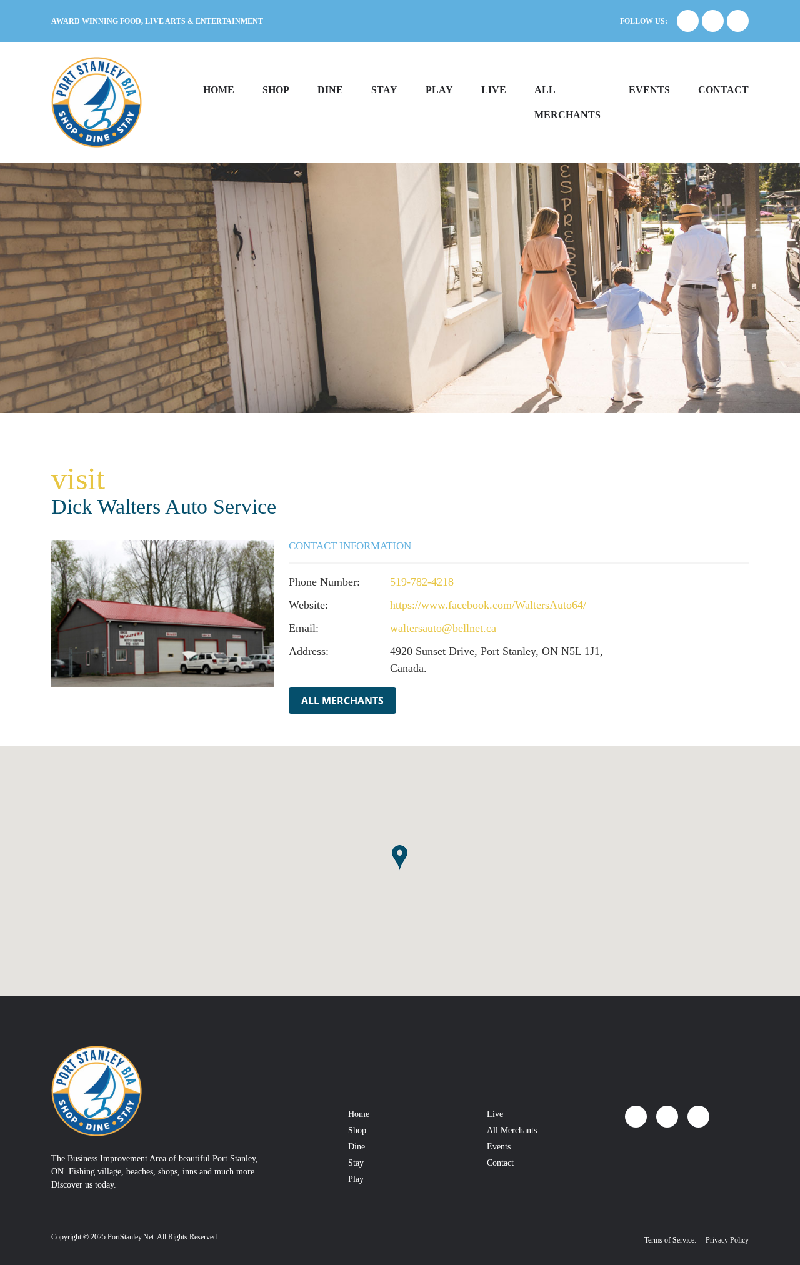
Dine (330, 89)
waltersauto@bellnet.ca (443, 628)
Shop (275, 89)
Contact (723, 89)
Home (218, 89)
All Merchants (342, 701)
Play (439, 89)
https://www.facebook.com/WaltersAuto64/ (488, 605)
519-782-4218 (422, 582)
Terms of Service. (670, 1240)
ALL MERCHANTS (567, 102)
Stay (384, 89)
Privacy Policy (727, 1240)
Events (649, 89)
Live (493, 89)
